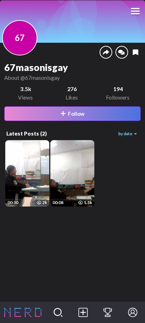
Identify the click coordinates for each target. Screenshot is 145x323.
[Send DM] (121, 52)
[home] (23, 312)
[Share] (106, 52)
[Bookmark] (135, 52)
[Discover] (58, 312)
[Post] (82, 312)
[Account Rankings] (107, 312)
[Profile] (132, 312)
